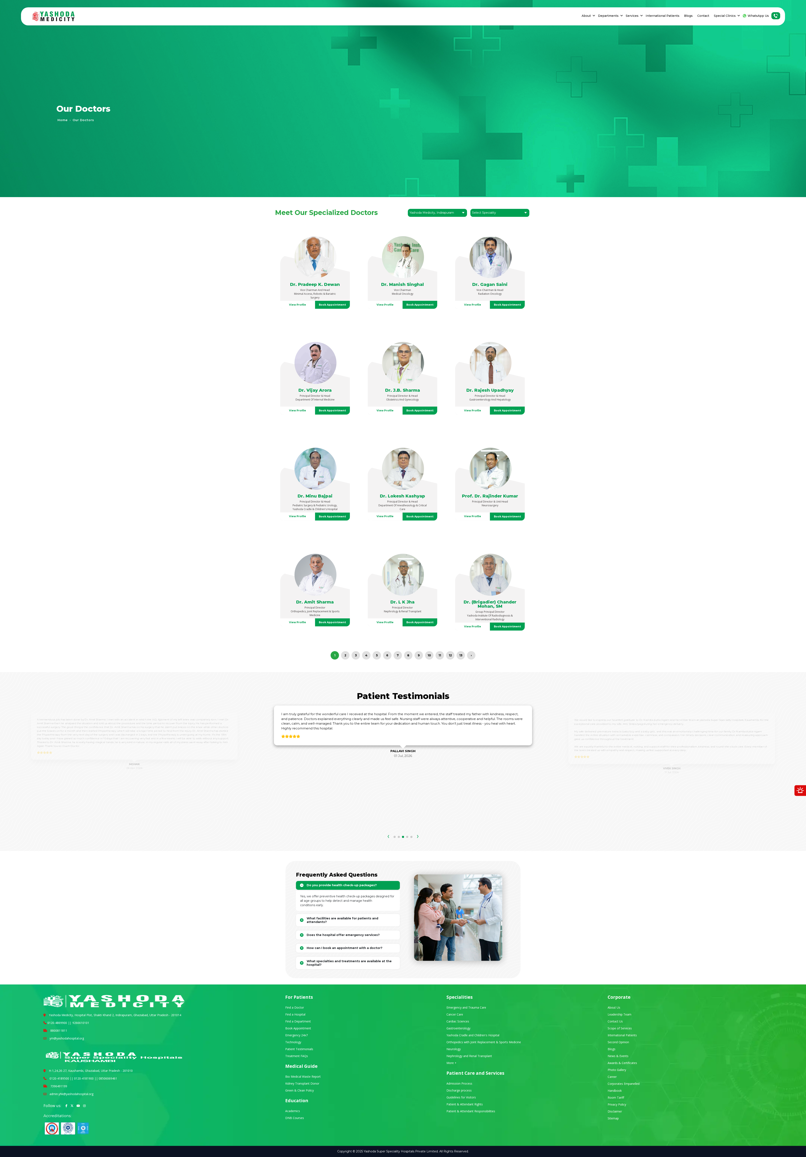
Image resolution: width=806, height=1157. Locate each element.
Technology (293, 1042)
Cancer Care (454, 1014)
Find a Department (298, 1021)
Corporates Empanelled (624, 1084)
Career (612, 1077)
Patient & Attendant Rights (464, 1104)
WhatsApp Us (758, 16)
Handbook (615, 1091)
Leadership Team (619, 1014)
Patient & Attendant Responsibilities (470, 1111)
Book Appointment (332, 304)
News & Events (618, 1056)
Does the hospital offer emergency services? (343, 935)
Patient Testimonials (299, 1049)
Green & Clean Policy (299, 1090)
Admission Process (459, 1083)
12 (450, 655)
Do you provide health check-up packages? (342, 885)
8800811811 (58, 1031)
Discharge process (459, 1090)
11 (439, 655)
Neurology (453, 1049)
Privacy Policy (617, 1104)
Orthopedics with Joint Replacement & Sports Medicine (483, 1042)
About (586, 16)
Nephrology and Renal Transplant (469, 1056)
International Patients (662, 16)
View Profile (297, 304)
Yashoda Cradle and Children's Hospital (472, 1035)
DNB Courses (294, 1118)
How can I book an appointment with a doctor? (344, 948)
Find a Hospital (295, 1014)
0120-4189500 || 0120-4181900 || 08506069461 (83, 1078)
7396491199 (58, 1086)
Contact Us (615, 1021)
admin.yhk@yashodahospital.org (71, 1094)
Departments (608, 16)
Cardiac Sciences (457, 1021)
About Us (614, 1007)
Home (63, 120)
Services (632, 16)
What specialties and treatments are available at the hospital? (349, 963)
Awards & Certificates (622, 1063)
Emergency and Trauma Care (466, 1007)
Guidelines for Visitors (461, 1097)
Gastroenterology (458, 1028)
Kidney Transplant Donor (302, 1083)
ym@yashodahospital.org (67, 1038)
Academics (292, 1111)
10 (429, 655)
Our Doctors (83, 120)
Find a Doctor (294, 1007)
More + (451, 1063)
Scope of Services (620, 1028)
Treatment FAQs (296, 1056)
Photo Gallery (617, 1070)
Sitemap (613, 1118)
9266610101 (80, 1023)
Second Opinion (618, 1042)
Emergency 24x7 (296, 1035)
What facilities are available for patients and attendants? (342, 920)
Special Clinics (725, 16)
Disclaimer (615, 1111)
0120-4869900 (57, 1023)
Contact (703, 16)
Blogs (688, 16)
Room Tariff (616, 1097)
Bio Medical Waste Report (303, 1076)
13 (460, 655)
